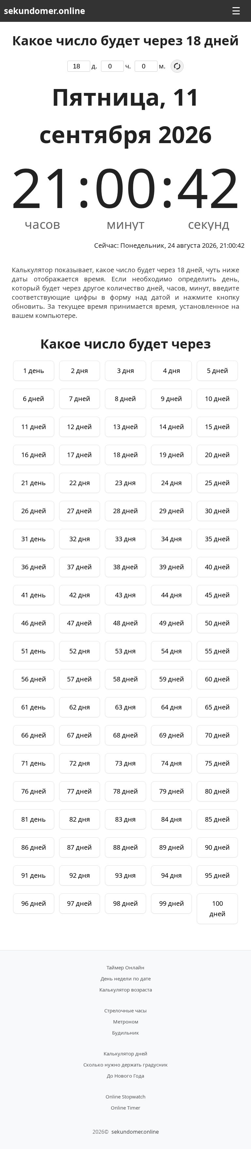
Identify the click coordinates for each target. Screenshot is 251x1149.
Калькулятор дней (125, 1053)
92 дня (79, 875)
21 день (33, 482)
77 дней (79, 791)
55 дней (217, 651)
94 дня (171, 875)
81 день (33, 819)
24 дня (171, 482)
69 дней (171, 735)
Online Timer (125, 1107)
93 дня (125, 875)
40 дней (217, 566)
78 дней (125, 791)
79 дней (171, 791)
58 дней (125, 679)
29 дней (171, 510)
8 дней (125, 398)
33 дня (125, 538)
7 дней (79, 398)
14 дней (171, 426)
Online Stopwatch (125, 1096)
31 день (33, 538)
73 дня (125, 763)
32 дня (79, 538)
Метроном (125, 1021)
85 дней (217, 819)
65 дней (217, 707)
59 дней (171, 679)
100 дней (217, 908)
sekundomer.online (44, 11)
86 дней (33, 847)
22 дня (79, 482)
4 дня (171, 370)
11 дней (33, 426)
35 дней (217, 538)
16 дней (33, 454)
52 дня (79, 651)
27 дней (79, 510)
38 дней (125, 566)
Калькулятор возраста (125, 989)
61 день (33, 707)
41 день (33, 594)
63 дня (125, 707)
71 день (33, 763)
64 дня (171, 707)
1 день (33, 370)
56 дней (33, 679)
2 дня (79, 370)
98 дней (125, 903)
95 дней (217, 875)
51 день (33, 651)
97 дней (79, 903)
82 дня (79, 819)
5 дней (217, 370)
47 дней (79, 623)
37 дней (79, 566)
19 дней (171, 454)
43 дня (125, 594)
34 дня (171, 538)
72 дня (79, 763)
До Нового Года (125, 1075)
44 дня (171, 594)
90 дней (217, 847)
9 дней (171, 398)
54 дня (171, 651)
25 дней (217, 482)
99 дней (171, 903)
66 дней (33, 735)
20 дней (217, 454)
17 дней (79, 454)
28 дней (125, 510)
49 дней (171, 623)
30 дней (217, 510)
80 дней (217, 791)
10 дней (217, 398)
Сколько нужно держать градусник (125, 1064)
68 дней (125, 735)
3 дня (125, 370)
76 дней (33, 791)
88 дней (125, 847)
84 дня (171, 819)
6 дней (33, 398)
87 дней (79, 847)
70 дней (217, 735)
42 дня (79, 594)
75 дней (217, 763)
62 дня (79, 707)
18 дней (125, 454)
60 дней (217, 679)
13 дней (125, 426)
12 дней (79, 426)
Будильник (125, 1032)
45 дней (217, 594)
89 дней (171, 847)
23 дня (125, 482)
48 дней (125, 623)
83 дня (125, 819)
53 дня (125, 651)
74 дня (171, 763)
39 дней (171, 566)
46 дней (33, 623)
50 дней (217, 623)
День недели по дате (126, 978)
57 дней (79, 679)
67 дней (79, 735)
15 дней (217, 426)
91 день (33, 875)
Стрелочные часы (125, 1010)
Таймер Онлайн (125, 967)
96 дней (33, 903)
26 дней (33, 510)
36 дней (33, 566)
